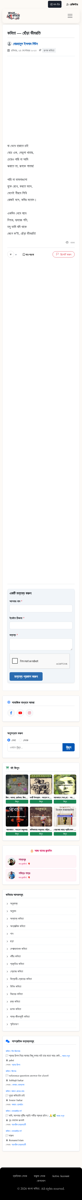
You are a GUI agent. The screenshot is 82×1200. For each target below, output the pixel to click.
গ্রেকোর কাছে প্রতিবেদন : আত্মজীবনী (65, 829)
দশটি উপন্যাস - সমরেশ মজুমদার (41, 797)
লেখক (25, 740)
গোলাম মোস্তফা (18, 1084)
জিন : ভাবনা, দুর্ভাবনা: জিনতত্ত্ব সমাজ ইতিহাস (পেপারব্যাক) (17, 797)
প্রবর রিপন (16, 1064)
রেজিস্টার (74, 4)
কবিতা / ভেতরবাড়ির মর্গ (13, 1110)
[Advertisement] (41, 102)
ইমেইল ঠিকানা (17, 618)
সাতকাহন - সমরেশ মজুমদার (16, 829)
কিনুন (17, 801)
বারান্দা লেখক (40, 1176)
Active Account (60, 1176)
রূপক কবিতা (49, 50)
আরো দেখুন (66, 1055)
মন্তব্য (14, 635)
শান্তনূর (22, 859)
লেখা (14, 740)
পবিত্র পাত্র (24, 873)
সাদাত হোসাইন (17, 1104)
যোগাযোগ (41, 1181)
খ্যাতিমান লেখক (20, 1176)
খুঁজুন (68, 747)
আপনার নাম (16, 601)
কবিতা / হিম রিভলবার (13, 1050)
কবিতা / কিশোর (11, 1070)
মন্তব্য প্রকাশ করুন (26, 676)
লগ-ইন (56, 4)
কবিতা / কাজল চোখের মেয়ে (15, 1091)
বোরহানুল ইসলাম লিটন (25, 43)
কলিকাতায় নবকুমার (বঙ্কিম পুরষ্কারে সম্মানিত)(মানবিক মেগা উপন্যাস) (41, 829)
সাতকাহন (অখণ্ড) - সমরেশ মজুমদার (65, 797)
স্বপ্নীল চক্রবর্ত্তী (19, 1124)
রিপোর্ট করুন (65, 254)
